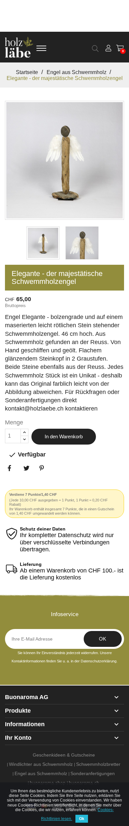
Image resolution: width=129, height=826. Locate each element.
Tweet (30, 479)
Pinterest (46, 479)
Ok (81, 818)
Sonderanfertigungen (92, 773)
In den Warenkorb (64, 436)
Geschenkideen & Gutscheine (64, 755)
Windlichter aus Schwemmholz (41, 764)
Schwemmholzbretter (98, 764)
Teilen (14, 479)
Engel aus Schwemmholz (41, 773)
